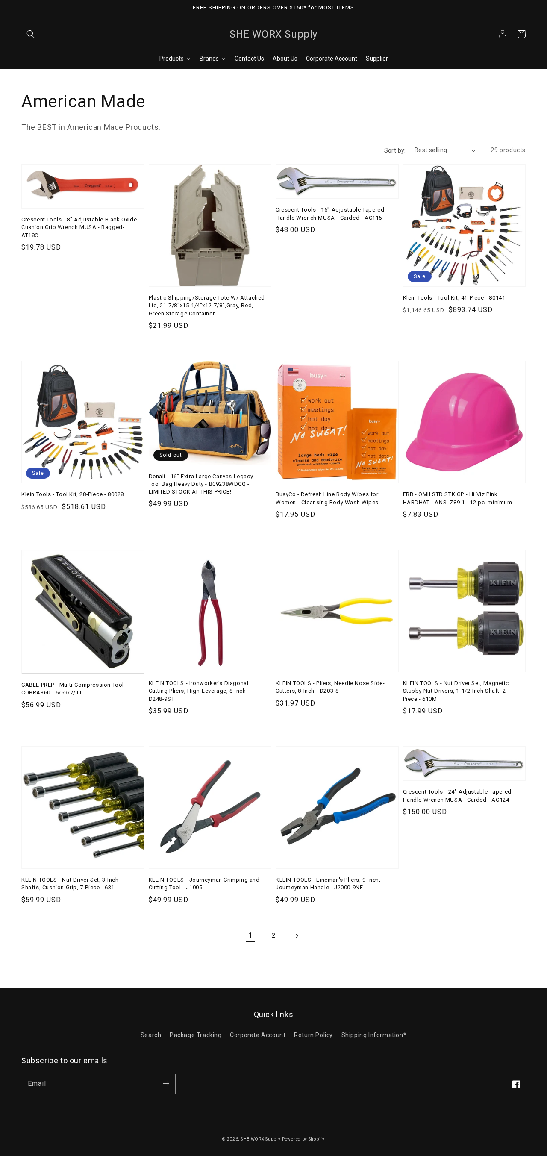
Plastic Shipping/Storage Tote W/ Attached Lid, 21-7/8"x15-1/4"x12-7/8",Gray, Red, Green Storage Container (207, 305)
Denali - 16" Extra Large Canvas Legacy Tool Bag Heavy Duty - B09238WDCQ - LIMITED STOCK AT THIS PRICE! (201, 484)
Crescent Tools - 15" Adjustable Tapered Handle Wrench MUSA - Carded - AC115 (330, 213)
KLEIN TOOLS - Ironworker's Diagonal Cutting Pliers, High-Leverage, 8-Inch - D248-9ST (199, 691)
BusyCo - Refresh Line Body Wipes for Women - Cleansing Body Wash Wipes (327, 498)
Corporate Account (257, 1035)
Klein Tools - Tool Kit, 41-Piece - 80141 (454, 297)
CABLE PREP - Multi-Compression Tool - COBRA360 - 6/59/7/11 (74, 689)
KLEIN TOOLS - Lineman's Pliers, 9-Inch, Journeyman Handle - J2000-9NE (328, 884)
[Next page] (296, 936)
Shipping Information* (374, 1035)
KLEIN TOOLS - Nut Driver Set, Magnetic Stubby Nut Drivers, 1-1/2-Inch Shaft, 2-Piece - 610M (456, 691)
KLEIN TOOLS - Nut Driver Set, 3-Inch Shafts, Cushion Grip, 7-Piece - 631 (70, 884)
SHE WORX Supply (261, 1139)
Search (151, 1035)
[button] (30, 34)
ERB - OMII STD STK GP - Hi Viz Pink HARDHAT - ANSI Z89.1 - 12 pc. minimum (457, 498)
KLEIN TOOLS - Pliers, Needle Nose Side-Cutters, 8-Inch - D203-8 (330, 687)
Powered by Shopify (303, 1139)
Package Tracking (196, 1035)
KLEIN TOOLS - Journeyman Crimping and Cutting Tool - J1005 (204, 884)
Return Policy (313, 1035)
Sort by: (395, 150)
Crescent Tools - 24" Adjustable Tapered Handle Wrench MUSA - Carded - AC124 (457, 795)
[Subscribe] (165, 1083)
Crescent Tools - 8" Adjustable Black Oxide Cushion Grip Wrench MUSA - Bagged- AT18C (79, 227)
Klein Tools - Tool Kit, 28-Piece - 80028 (72, 494)
